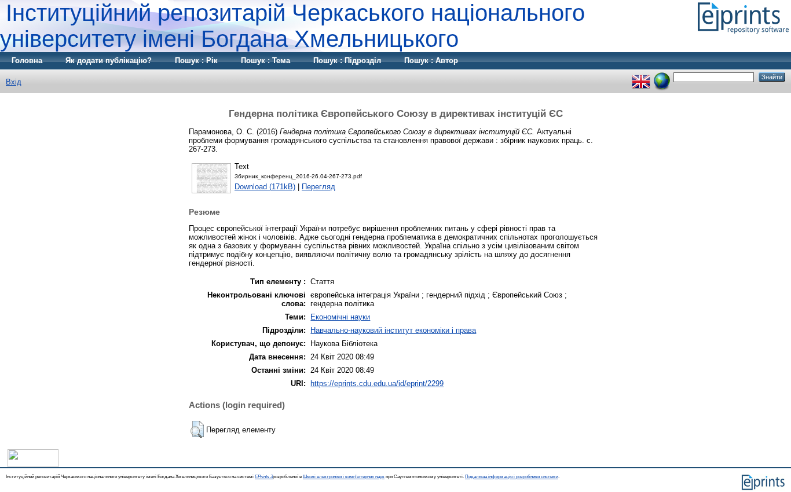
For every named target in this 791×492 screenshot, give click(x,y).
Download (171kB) (265, 186)
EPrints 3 (264, 476)
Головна (27, 60)
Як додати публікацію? (108, 60)
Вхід (13, 82)
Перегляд (318, 186)
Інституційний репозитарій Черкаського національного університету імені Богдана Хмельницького (292, 26)
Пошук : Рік (196, 60)
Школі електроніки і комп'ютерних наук (343, 476)
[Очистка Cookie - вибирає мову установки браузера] (662, 76)
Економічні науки (340, 317)
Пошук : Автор (431, 60)
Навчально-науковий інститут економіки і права (393, 330)
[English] (641, 76)
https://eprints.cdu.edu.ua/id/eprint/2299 (377, 383)
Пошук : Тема (265, 60)
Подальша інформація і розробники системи (511, 476)
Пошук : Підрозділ (347, 60)
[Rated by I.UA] (33, 464)
